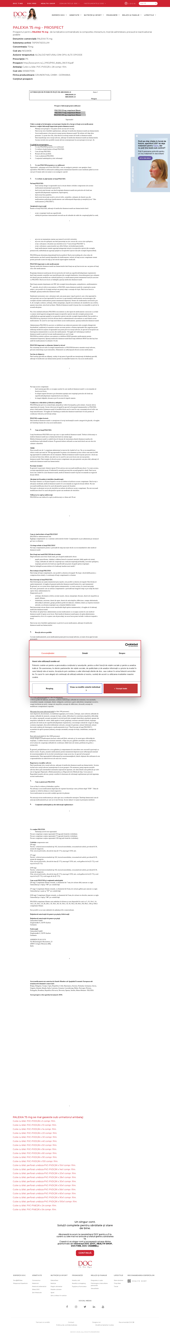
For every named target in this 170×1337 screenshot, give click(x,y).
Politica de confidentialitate (66, 1325)
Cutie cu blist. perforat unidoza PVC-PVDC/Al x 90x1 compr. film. (44, 1197)
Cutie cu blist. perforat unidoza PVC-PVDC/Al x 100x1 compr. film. (45, 1201)
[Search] (156, 3)
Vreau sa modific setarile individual (85, 687)
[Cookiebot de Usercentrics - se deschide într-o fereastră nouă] (127, 645)
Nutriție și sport (93, 15)
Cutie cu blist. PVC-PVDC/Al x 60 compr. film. (35, 1153)
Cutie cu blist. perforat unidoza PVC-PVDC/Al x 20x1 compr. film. (44, 1173)
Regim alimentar (56, 1286)
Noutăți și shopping (79, 1283)
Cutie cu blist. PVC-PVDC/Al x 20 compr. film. (35, 1133)
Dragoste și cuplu (97, 1280)
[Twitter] (85, 1307)
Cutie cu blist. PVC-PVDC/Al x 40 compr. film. (35, 1141)
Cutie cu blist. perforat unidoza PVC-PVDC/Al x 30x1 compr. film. (44, 1181)
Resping (49, 688)
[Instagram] (76, 1307)
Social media (85, 1301)
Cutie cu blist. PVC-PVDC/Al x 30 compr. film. (35, 1137)
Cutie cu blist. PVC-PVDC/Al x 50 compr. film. (35, 1145)
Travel (116, 1286)
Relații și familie (131, 15)
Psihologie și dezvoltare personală (99, 1284)
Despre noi (96, 1322)
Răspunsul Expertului (20, 1283)
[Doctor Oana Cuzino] (25, 15)
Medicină (35, 1283)
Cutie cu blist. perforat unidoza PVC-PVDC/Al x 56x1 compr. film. (44, 1189)
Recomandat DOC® (126, 1322)
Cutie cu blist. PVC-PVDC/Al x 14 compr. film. (34, 1129)
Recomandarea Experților (141, 1275)
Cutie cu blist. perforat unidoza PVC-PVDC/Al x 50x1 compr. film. (44, 1185)
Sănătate (74, 15)
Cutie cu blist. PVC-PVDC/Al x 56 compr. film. (35, 1149)
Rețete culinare (56, 1289)
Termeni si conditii (43, 1322)
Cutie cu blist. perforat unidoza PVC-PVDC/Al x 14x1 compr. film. (44, 1169)
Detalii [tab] (85, 653)
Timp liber (117, 1283)
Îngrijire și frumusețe (79, 1286)
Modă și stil (76, 1280)
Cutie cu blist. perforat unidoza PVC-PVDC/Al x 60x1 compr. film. (44, 1193)
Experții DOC (58, 15)
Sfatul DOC (36, 1289)
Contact (71, 1322)
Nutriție (53, 1283)
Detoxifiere (54, 1280)
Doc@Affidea (17, 1280)
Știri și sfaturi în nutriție (58, 1295)
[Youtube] (103, 1307)
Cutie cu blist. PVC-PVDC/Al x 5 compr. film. (34, 1121)
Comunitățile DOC (69, 3)
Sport (52, 1292)
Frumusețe (112, 15)
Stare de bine (118, 1280)
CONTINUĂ (85, 1253)
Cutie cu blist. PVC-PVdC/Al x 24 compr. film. (35, 1205)
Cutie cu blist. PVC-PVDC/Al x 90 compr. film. (35, 1157)
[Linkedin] (94, 1307)
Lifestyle (149, 15)
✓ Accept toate (120, 688)
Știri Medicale (37, 1292)
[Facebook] (67, 1307)
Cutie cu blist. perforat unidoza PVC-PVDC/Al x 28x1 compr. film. (44, 1177)
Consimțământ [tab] (47, 653)
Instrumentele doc (94, 3)
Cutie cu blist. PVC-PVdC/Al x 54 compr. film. (34, 1209)
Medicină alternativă (39, 1286)
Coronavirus (36, 1280)
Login (132, 3)
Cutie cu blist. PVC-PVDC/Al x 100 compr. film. (35, 1161)
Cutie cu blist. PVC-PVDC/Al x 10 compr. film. (35, 1125)
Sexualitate (95, 1288)
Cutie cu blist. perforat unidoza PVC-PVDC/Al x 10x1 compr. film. (44, 1165)
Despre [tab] (122, 653)
